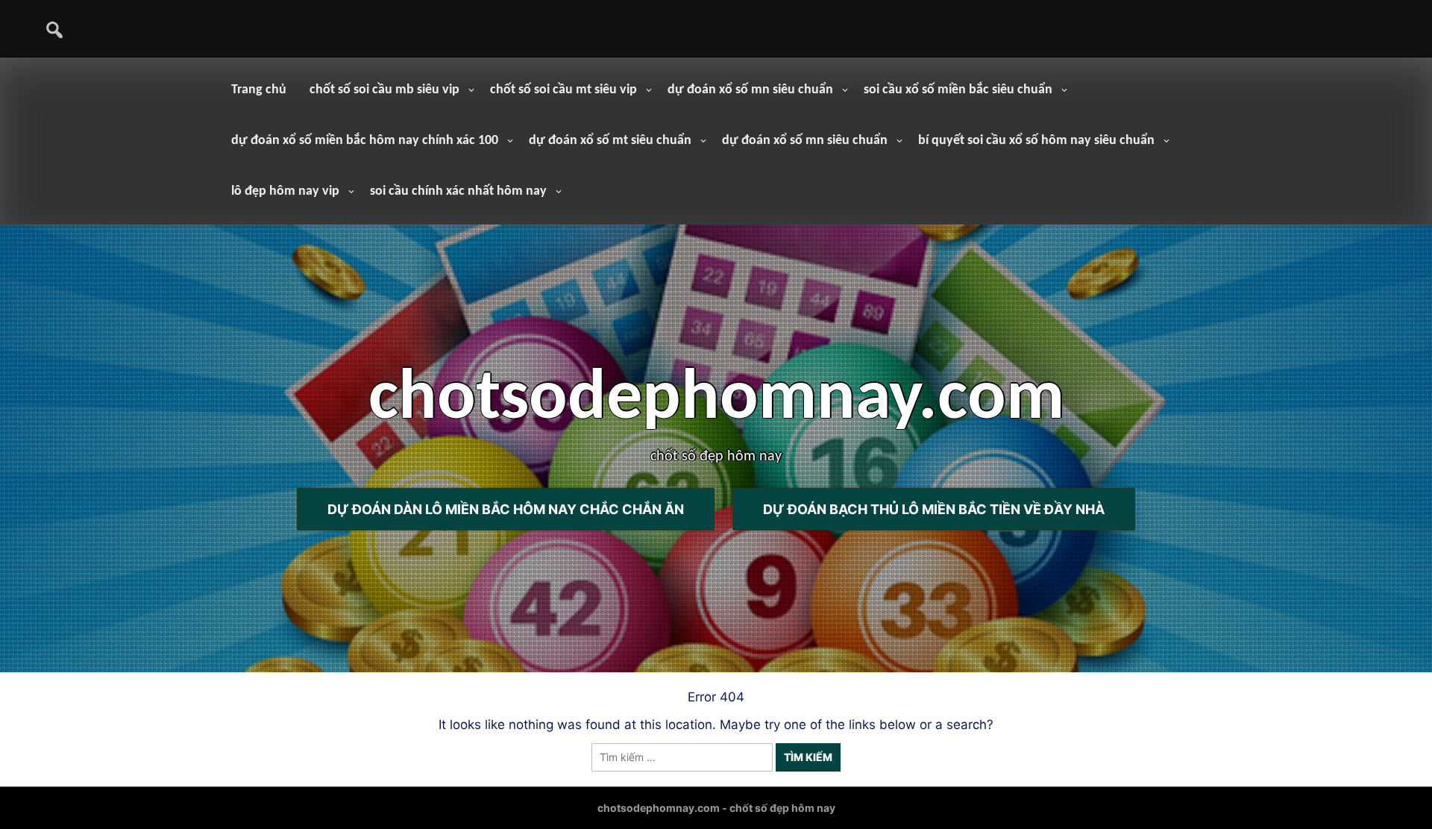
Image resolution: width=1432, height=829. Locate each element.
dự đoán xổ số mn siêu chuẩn (750, 90)
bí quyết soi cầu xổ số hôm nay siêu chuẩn (1036, 141)
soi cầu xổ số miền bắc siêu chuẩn (958, 90)
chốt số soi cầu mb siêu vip (384, 90)
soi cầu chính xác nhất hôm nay (458, 191)
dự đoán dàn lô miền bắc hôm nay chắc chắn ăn (505, 509)
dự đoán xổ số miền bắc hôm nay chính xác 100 (364, 141)
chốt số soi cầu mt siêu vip (563, 90)
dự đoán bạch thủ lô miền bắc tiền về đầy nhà (934, 509)
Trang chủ (258, 90)
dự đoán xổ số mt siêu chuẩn (610, 141)
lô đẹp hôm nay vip (285, 191)
